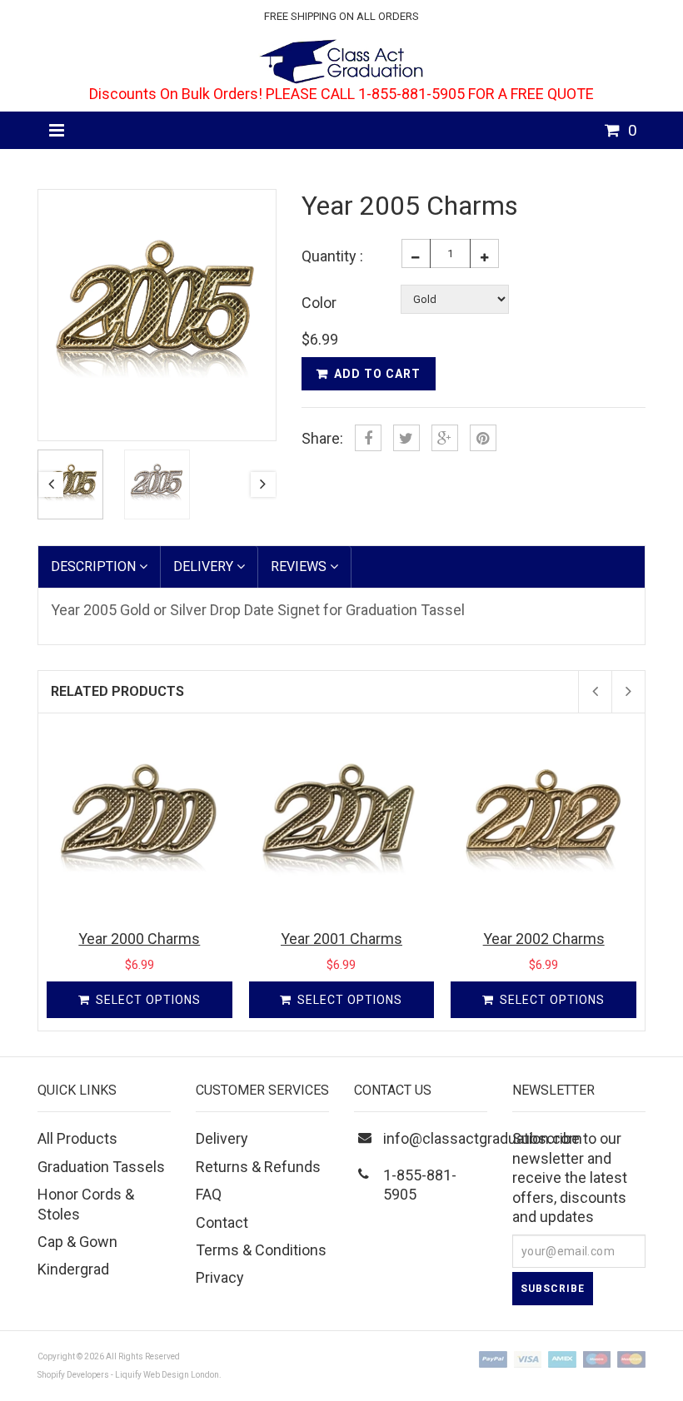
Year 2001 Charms (341, 938)
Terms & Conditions (261, 1250)
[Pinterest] (483, 438)
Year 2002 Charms (544, 938)
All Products (77, 1138)
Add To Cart (377, 373)
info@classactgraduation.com (482, 1138)
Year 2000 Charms (139, 938)
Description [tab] (95, 566)
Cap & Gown (77, 1241)
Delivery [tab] (205, 566)
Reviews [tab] (300, 566)
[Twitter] (406, 438)
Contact (222, 1222)
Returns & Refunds (258, 1166)
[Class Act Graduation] (341, 59)
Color (319, 302)
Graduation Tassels (101, 1166)
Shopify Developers (73, 1374)
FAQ (209, 1194)
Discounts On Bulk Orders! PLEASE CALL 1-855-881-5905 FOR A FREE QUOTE (341, 93)
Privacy (220, 1277)
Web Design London (181, 1374)
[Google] (444, 438)
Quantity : (332, 256)
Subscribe (553, 1288)
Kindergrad (73, 1269)
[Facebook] (368, 438)
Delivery (222, 1138)
